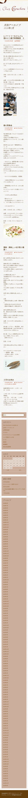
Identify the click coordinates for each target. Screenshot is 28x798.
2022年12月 (6, 601)
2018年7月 (5, 713)
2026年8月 (5, 503)
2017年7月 (5, 742)
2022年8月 (5, 611)
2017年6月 (5, 745)
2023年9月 (5, 582)
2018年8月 (5, 711)
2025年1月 (5, 548)
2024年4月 (5, 570)
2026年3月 (5, 515)
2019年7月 (5, 685)
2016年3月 (5, 778)
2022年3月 (5, 618)
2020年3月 (5, 670)
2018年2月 (5, 725)
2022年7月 (5, 613)
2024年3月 (5, 572)
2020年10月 (6, 654)
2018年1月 (5, 728)
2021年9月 (5, 630)
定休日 (14, 384)
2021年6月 (5, 637)
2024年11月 (6, 553)
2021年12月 (6, 625)
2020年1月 (5, 673)
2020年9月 (5, 656)
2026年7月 (5, 505)
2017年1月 (5, 756)
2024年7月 (5, 563)
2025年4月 (5, 541)
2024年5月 (5, 568)
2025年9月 (5, 529)
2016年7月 (5, 771)
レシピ (4, 439)
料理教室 (18, 41)
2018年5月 (5, 718)
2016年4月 (5, 776)
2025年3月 (5, 544)
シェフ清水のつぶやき (8, 437)
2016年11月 (6, 761)
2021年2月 (5, 644)
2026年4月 (5, 513)
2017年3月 (5, 752)
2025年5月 (5, 539)
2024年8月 (5, 560)
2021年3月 (5, 642)
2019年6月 (5, 687)
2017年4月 (5, 749)
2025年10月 (6, 527)
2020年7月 (5, 661)
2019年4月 (5, 692)
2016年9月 (5, 766)
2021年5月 (5, 639)
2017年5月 (5, 747)
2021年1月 (5, 646)
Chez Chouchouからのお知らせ (10, 425)
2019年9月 (5, 680)
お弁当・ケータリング (8, 427)
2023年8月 (5, 584)
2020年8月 (5, 658)
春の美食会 (8, 125)
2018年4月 (5, 721)
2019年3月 (5, 694)
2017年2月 (5, 754)
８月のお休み (6, 486)
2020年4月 (5, 668)
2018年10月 (6, 706)
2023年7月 (5, 587)
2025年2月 (5, 546)
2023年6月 (5, 589)
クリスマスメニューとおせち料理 (11, 434)
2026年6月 (5, 508)
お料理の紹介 (6, 430)
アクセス (5, 432)
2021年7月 (5, 634)
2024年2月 (5, 575)
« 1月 (8, 470)
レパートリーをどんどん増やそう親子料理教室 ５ (14, 37)
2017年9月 (5, 737)
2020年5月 (5, 666)
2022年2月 (5, 620)
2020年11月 (6, 651)
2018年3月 (5, 723)
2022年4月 (5, 615)
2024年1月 (5, 577)
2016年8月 (5, 768)
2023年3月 (5, 594)
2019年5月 (5, 690)
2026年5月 (5, 510)
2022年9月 (5, 608)
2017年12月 (6, 730)
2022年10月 (6, 606)
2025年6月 (5, 536)
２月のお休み (9, 380)
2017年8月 (5, 740)
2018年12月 (6, 701)
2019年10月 (6, 678)
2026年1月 (5, 520)
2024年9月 (5, 558)
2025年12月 (6, 522)
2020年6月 (5, 663)
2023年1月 (5, 599)
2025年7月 (5, 534)
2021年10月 (6, 627)
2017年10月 (6, 735)
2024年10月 (6, 556)
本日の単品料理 (7, 446)
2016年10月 (6, 764)
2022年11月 (6, 603)
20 (7, 465)
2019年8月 (5, 682)
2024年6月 (5, 565)
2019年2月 (5, 697)
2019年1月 (5, 699)
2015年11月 (6, 783)
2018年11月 (6, 704)
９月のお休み (6, 482)
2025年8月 (5, 532)
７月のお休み (6, 493)
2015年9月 (5, 785)
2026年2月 (5, 517)
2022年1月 (5, 623)
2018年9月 (5, 709)
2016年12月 (6, 759)
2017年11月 (6, 733)
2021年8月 (5, 632)
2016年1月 (5, 780)
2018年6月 (5, 716)
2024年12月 (6, 551)
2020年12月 (6, 649)
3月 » (20, 470)
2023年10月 (6, 579)
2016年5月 (5, 773)
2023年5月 (5, 591)
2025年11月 (6, 524)
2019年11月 (6, 675)
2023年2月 (5, 596)
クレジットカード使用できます (10, 484)
